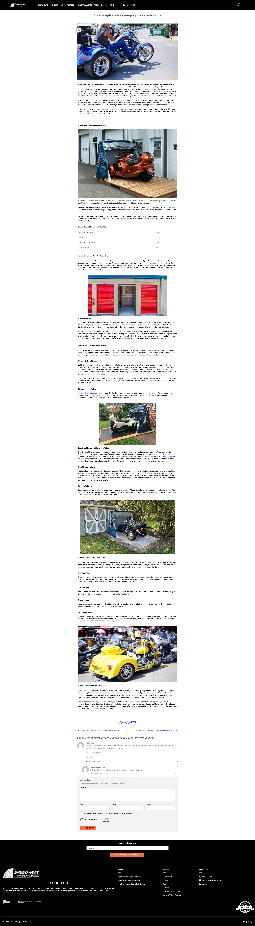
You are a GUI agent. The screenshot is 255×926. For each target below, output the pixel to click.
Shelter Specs (57, 5)
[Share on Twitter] (124, 722)
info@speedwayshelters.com (212, 880)
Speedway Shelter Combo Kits (129, 880)
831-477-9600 (131, 5)
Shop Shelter (43, 5)
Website (148, 804)
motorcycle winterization (141, 567)
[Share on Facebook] (120, 722)
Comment (83, 787)
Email (115, 804)
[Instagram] (62, 882)
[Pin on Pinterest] (131, 722)
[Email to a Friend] (127, 722)
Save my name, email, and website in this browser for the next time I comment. (107, 813)
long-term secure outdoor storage (91, 114)
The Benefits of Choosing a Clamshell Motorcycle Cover (155, 731)
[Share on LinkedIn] (134, 722)
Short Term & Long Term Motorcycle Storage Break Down (100, 731)
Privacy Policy (247, 922)
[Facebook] (51, 882)
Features (70, 5)
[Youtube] (56, 882)
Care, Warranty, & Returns (88, 5)
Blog (164, 884)
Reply (176, 761)
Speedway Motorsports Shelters (129, 877)
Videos (112, 5)
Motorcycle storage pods (87, 393)
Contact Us (203, 884)
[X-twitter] (67, 882)
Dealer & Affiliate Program (172, 895)
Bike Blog (104, 5)
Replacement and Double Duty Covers (131, 884)
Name (82, 804)
